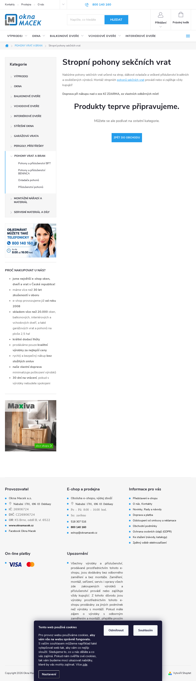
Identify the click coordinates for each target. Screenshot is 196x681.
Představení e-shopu (145, 498)
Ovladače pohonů (28, 180)
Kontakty (10, 4)
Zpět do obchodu (127, 137)
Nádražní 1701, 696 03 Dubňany (32, 503)
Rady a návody (153, 509)
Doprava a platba (143, 515)
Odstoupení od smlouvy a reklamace (154, 520)
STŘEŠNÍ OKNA (24, 126)
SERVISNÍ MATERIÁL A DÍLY (32, 212)
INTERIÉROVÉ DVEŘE (27, 116)
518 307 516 (78, 521)
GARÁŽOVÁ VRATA (26, 136)
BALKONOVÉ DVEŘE (27, 96)
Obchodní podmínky (145, 526)
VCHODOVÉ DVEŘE (26, 106)
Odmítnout (116, 630)
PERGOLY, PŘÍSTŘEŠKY (29, 146)
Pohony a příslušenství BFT (34, 163)
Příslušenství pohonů (30, 187)
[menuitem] (17, 36)
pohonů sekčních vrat (130, 80)
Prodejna (26, 4)
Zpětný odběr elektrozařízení (150, 542)
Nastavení (49, 674)
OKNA (18, 86)
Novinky (137, 509)
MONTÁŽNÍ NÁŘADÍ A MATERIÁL (28, 200)
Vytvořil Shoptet (182, 673)
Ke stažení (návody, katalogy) (150, 537)
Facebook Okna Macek (22, 531)
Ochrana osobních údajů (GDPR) (152, 531)
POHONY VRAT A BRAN (29, 156)
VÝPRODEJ (21, 76)
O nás (41, 4)
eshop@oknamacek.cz (84, 532)
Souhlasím (145, 630)
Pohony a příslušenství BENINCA (31, 171)
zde (84, 664)
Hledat (116, 20)
